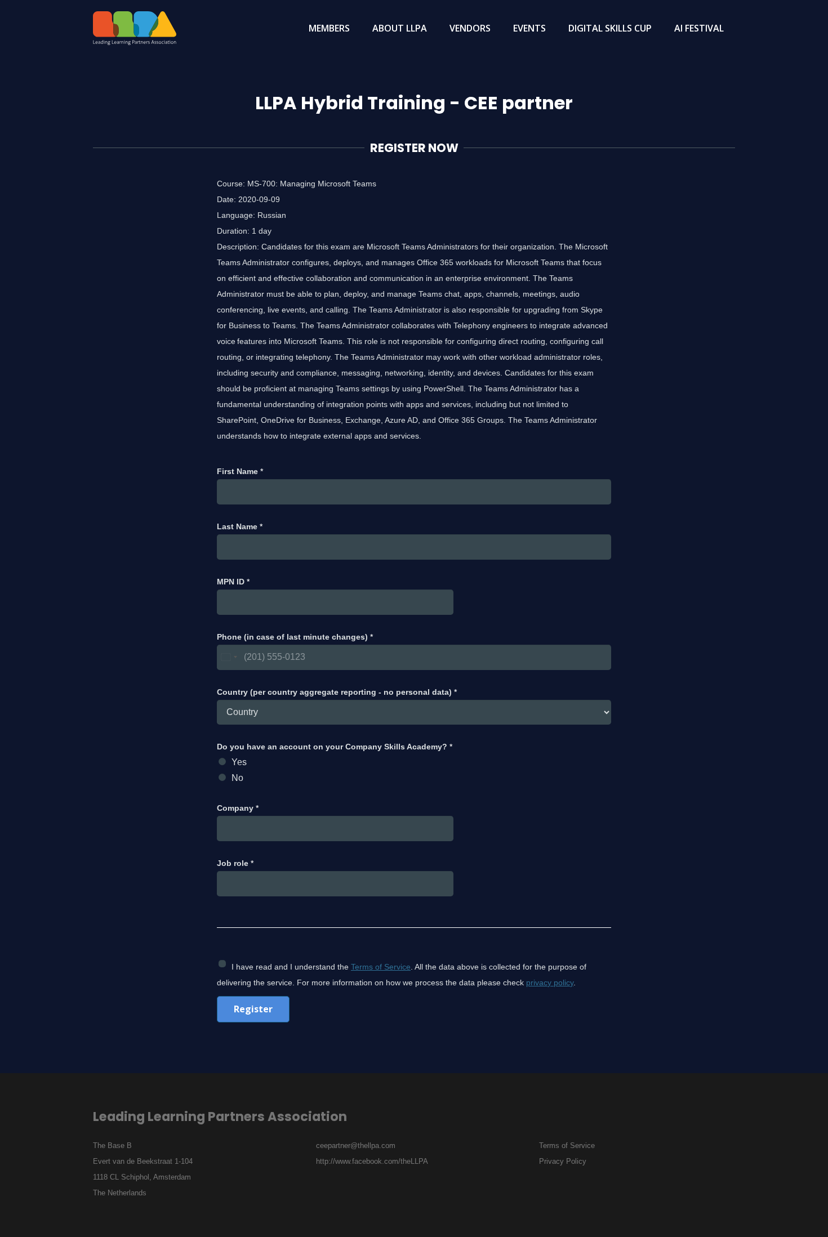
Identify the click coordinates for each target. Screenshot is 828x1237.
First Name (240, 471)
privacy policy (549, 982)
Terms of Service (381, 966)
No (237, 778)
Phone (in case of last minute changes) (295, 636)
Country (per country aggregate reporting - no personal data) (337, 691)
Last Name (239, 526)
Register (253, 1009)
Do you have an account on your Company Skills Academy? (334, 746)
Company (238, 807)
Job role (235, 863)
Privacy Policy (562, 1161)
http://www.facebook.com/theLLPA (372, 1161)
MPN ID (233, 581)
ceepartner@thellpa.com (355, 1145)
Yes (239, 762)
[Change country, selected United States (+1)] (229, 657)
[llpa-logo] (134, 28)
